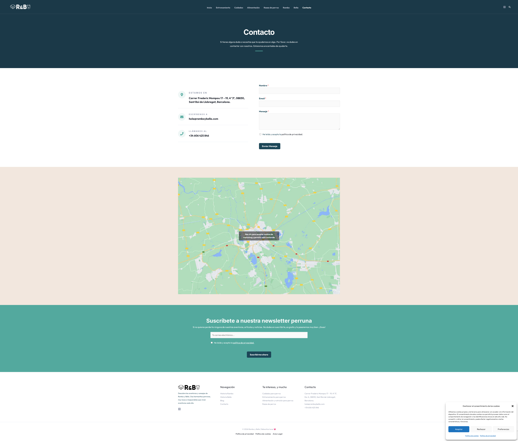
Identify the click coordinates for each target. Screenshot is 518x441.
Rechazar (481, 429)
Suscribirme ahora (259, 354)
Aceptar (459, 429)
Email (262, 98)
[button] (512, 406)
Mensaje (264, 111)
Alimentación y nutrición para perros (277, 400)
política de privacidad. (292, 134)
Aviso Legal (277, 434)
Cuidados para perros (271, 393)
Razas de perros (269, 404)
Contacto (224, 404)
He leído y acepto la (283, 134)
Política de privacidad (488, 436)
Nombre (264, 85)
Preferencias (503, 429)
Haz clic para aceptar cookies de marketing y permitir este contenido (259, 236)
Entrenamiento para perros (274, 397)
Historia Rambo (226, 393)
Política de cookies (472, 436)
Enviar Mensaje (269, 146)
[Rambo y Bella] (20, 6)
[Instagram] (504, 7)
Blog (222, 400)
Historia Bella (225, 397)
